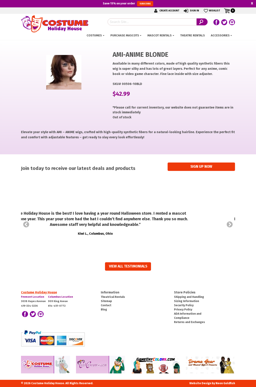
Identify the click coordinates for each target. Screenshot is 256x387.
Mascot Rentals (159, 35)
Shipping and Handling (189, 297)
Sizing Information (186, 301)
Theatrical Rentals (113, 297)
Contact (106, 305)
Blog (104, 309)
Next (230, 224)
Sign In (194, 10)
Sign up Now (201, 167)
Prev (26, 224)
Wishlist (214, 10)
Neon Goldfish (225, 383)
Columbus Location (60, 296)
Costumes (94, 35)
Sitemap (106, 301)
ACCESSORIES (220, 35)
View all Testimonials (128, 266)
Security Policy (184, 305)
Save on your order (127, 3)
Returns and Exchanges (189, 322)
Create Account (169, 10)
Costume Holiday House (39, 292)
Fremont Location (32, 296)
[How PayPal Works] (53, 338)
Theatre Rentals (192, 35)
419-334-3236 (29, 305)
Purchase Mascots (124, 35)
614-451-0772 (57, 305)
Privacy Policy (183, 309)
